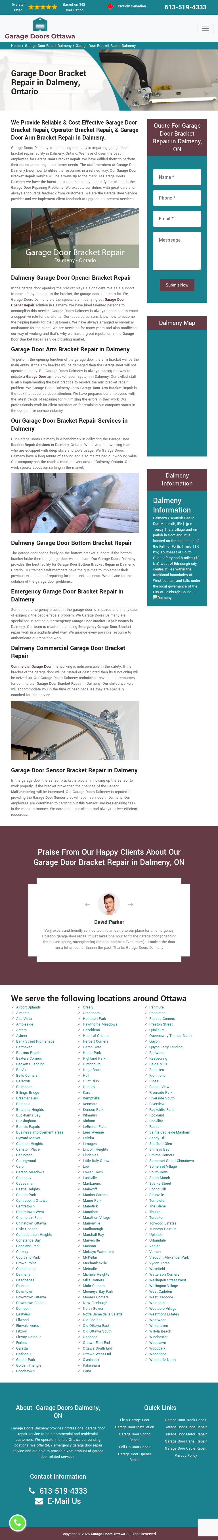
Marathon (90, 1212)
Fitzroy (21, 1331)
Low (86, 1166)
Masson (89, 1246)
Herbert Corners (95, 1041)
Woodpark (157, 1348)
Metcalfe (90, 1268)
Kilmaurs (90, 1115)
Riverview (157, 1104)
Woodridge (157, 1354)
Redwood (156, 1052)
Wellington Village (163, 1285)
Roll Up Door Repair (134, 1447)
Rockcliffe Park (161, 1109)
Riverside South (162, 1098)
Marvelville (91, 1240)
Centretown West (30, 1212)
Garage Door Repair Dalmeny (48, 45)
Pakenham (91, 1365)
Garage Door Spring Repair (134, 1437)
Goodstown (25, 1371)
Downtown (24, 1291)
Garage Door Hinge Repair (186, 1427)
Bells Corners (27, 1075)
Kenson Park (93, 1109)
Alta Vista (24, 1018)
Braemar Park (27, 1098)
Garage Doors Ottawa (108, 1534)
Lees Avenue (93, 1132)
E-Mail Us (64, 1501)
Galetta (22, 1348)
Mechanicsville (95, 1263)
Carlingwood (26, 1160)
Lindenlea (90, 1155)
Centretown (25, 1206)
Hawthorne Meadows (100, 1024)
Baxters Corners (29, 1058)
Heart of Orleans (96, 1035)
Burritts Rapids (28, 1126)
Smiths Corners (161, 1155)
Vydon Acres (159, 1263)
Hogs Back (91, 1069)
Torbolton (156, 1217)
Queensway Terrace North (170, 1035)
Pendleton (157, 1013)
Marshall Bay (93, 1234)
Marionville (91, 1223)
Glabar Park (25, 1359)
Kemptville (91, 1098)
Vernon (155, 1251)
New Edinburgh (95, 1303)
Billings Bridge (27, 1092)
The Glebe (157, 1206)
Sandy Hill (157, 1138)
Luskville (90, 1177)
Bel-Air (21, 1069)
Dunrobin (23, 1308)
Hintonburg (91, 1064)
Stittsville (156, 1194)
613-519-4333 (186, 7)
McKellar (90, 1257)
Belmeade (24, 1086)
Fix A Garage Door (134, 1420)
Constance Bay (28, 1240)
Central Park (26, 1194)
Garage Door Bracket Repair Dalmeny (106, 45)
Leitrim (88, 1138)
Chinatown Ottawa (31, 1223)
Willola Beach (160, 1331)
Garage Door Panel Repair (186, 1441)
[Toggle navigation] (205, 28)
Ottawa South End (97, 1348)
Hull (86, 1075)
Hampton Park (94, 1018)
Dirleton (22, 1285)
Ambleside (24, 1024)
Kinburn (89, 1121)
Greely (88, 1007)
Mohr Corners (94, 1285)
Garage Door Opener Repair (134, 1457)
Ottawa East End (96, 1342)
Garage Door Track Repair (185, 1420)
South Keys (158, 1172)
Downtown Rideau (30, 1303)
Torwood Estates (163, 1223)
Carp (20, 1166)
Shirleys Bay (159, 1149)
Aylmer (21, 1035)
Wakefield (157, 1268)
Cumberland (25, 1268)
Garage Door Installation (134, 1427)
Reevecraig (158, 1058)
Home (16, 45)
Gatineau (23, 1354)
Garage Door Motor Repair (186, 1434)
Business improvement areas (40, 1132)
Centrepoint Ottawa (31, 1200)
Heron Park (92, 1052)
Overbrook (91, 1359)
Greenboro (91, 1013)
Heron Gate (92, 1047)
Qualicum (157, 1030)
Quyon (154, 1041)
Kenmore (90, 1104)
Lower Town (93, 1172)
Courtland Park (28, 1257)
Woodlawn (157, 1342)
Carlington (24, 1155)
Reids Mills (158, 1064)
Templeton (157, 1200)
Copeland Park (27, 1246)
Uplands (156, 1234)
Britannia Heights (30, 1109)
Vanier (154, 1246)
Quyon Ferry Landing (166, 1047)
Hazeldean (91, 1030)
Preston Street (161, 1024)
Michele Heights (96, 1274)
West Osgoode (161, 1297)
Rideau (154, 1081)
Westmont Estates (164, 1314)
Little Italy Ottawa (97, 1160)
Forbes (21, 1342)
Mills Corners (93, 1280)
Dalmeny (23, 1274)
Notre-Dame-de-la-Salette (103, 1314)
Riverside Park (160, 1092)
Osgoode (90, 1337)
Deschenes (25, 1280)
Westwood (157, 1320)
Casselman (25, 1183)
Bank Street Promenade (35, 1041)
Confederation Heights (34, 1234)
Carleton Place (28, 1149)
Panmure (156, 1007)
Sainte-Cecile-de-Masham (169, 1132)
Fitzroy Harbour (28, 1337)
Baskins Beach (28, 1052)
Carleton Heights (29, 1143)
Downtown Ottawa (31, 1297)
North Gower (93, 1308)
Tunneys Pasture (163, 1229)
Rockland (156, 1115)
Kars (86, 1092)
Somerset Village (163, 1166)
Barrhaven (24, 1047)
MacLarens (92, 1183)
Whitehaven (158, 1325)
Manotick (90, 1206)
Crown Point (26, 1263)
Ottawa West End (97, 1354)
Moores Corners (96, 1297)
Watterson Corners (164, 1274)
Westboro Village (163, 1308)
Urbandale (157, 1240)
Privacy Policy (186, 1455)
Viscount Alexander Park (169, 1257)
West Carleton (160, 1291)
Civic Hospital (27, 1229)
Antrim (21, 1030)
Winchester (158, 1337)
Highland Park (94, 1058)
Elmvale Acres (27, 1325)
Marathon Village (96, 1217)
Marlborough (93, 1229)
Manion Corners (95, 1194)
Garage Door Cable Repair (186, 1448)
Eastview (23, 1314)
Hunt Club (91, 1081)
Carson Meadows (30, 1172)
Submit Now (177, 285)
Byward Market (28, 1138)
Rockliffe (156, 1121)
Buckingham (26, 1121)
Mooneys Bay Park (98, 1291)
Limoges (90, 1143)
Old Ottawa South (97, 1331)
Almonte (23, 1013)
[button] (92, 904)
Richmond (157, 1075)
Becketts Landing (30, 1064)
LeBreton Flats (94, 1126)
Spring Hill (157, 1189)
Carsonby (23, 1177)
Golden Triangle (28, 1365)
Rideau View (159, 1086)
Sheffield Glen (160, 1143)
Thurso (154, 1212)
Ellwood (22, 1320)
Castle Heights (28, 1189)
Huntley (89, 1086)
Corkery (22, 1251)
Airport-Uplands (28, 1007)
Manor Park (92, 1200)
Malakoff (90, 1189)
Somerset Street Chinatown (171, 1160)
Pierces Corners (162, 1018)
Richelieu (156, 1069)
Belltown (23, 1081)
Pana (87, 1371)
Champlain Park (28, 1217)
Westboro (157, 1303)
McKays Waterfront (98, 1251)
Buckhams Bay (28, 1115)
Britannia (23, 1104)
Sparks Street (160, 1183)
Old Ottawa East (96, 1325)
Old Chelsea (92, 1320)
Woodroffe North (162, 1359)
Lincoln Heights (95, 1149)
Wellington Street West (167, 1280)
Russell (155, 1126)
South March (159, 1177)
